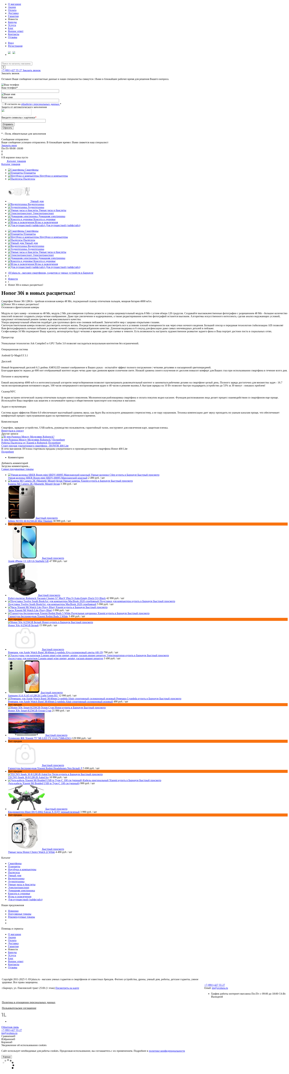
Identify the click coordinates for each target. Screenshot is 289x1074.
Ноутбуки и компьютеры (54, 175)
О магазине (14, 4)
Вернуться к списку (12, 430)
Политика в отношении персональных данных (28, 1002)
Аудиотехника (36, 207)
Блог (10, 28)
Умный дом (37, 201)
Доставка (13, 13)
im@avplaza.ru (220, 988)
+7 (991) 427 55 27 (12, 70)
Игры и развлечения (46, 222)
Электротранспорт (43, 213)
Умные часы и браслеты (52, 210)
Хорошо (7, 1057)
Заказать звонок (32, 70)
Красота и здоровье (44, 219)
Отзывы (12, 37)
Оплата (12, 10)
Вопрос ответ (15, 31)
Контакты (13, 34)
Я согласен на (33, 104)
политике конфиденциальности (167, 1050)
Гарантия (13, 16)
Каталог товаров (16, 161)
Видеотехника (36, 204)
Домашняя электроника (51, 216)
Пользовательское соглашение (19, 1008)
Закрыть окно (9, 145)
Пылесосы (29, 178)
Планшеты (30, 172)
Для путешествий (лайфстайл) (63, 225)
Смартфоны (31, 169)
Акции (12, 7)
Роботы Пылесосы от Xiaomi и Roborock (24, 442)
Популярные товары (19, 913)
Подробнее (58, 439)
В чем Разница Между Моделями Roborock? (26, 439)
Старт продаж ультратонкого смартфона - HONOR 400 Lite (35, 445)
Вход (11, 42)
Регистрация (15, 45)
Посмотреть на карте (67, 988)
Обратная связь (10, 1027)
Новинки (13, 910)
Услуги (12, 25)
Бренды (12, 22)
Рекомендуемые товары (21, 916)
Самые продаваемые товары (17, 469)
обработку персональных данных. (40, 104)
